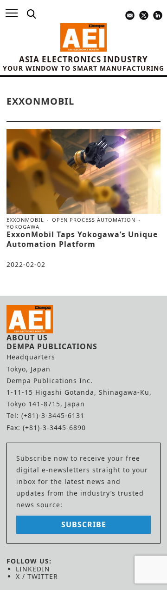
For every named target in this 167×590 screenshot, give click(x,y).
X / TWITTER (37, 576)
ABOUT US (27, 337)
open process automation (93, 220)
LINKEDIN (33, 568)
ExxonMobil (25, 220)
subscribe (83, 524)
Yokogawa (22, 227)
